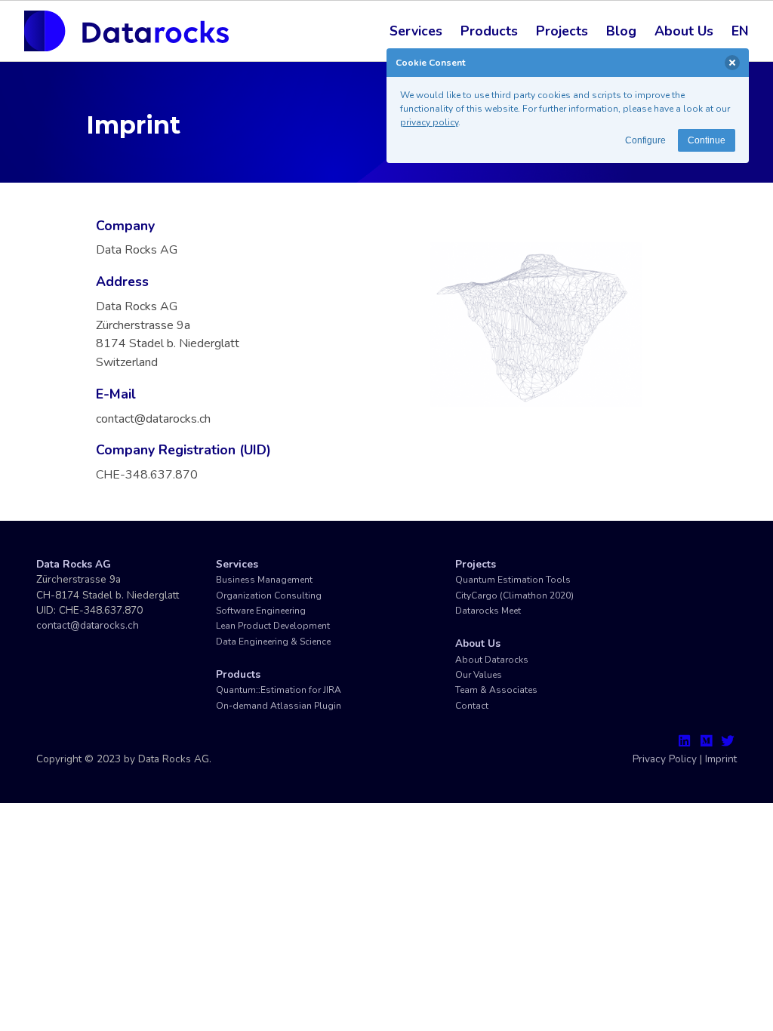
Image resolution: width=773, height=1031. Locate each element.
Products (489, 31)
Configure (645, 140)
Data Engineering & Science (273, 642)
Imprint (721, 759)
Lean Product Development (273, 626)
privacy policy (429, 122)
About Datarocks (491, 660)
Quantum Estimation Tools (513, 580)
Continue (706, 140)
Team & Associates (496, 690)
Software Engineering (261, 611)
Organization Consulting (269, 595)
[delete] (732, 62)
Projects (562, 31)
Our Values (478, 675)
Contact (471, 706)
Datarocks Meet (488, 611)
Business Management (264, 580)
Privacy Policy (665, 759)
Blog (621, 31)
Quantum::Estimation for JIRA (278, 690)
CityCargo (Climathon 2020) (514, 595)
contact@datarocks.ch (87, 625)
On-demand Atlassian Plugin (278, 706)
